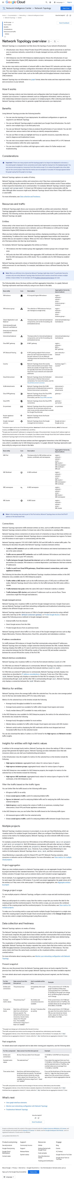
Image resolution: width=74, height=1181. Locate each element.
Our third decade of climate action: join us (53, 1168)
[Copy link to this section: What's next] (16, 1098)
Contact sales (6, 1156)
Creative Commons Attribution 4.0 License (54, 1128)
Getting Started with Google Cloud (44, 1149)
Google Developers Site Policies (54, 1130)
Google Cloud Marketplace (6, 1152)
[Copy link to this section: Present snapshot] (20, 964)
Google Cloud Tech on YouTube (62, 1158)
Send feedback (64, 23)
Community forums (26, 1145)
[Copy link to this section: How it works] (18, 89)
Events (58, 1148)
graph (33, 79)
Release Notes (24, 1151)
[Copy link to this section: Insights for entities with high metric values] (49, 743)
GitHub (40, 1145)
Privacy (14, 1168)
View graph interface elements (16, 1103)
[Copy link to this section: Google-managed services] (23, 600)
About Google (6, 1168)
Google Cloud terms (33, 1168)
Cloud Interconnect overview (36, 383)
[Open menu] (3, 2)
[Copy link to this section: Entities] (11, 222)
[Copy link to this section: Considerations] (20, 156)
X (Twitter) (59, 1151)
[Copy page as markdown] (55, 41)
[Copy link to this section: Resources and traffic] (27, 204)
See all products (7, 1145)
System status (24, 1154)
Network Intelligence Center (19, 8)
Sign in (69, 2)
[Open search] (46, 2)
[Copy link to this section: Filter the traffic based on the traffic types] (42, 785)
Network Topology (43, 8)
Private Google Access (52, 615)
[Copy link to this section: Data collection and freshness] (36, 924)
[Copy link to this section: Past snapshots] (18, 1042)
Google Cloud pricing (8, 1148)
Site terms (22, 1168)
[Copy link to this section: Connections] (15, 524)
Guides (20, 17)
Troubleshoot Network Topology (17, 1109)
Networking (22, 15)
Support (22, 1148)
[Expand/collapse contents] (13, 22)
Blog (57, 1145)
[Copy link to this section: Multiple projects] (22, 826)
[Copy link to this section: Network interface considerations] (28, 658)
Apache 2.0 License (28, 1130)
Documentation (12, 15)
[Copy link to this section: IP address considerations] (23, 639)
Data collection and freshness (30, 197)
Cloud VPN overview (46, 397)
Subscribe (33, 1172)
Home (4, 15)
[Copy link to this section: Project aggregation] (22, 865)
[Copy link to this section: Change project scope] (24, 890)
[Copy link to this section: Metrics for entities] (24, 689)
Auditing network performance (44, 278)
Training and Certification (45, 1161)
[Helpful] (67, 15)
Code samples (42, 1153)
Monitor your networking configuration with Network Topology (26, 1106)
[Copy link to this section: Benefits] (13, 109)
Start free (66, 8)
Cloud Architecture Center (44, 1156)
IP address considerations (31, 674)
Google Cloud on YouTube (64, 1154)
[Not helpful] (70, 15)
